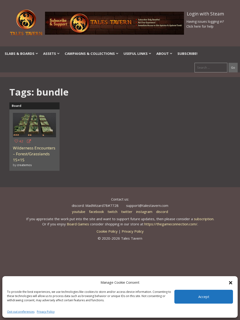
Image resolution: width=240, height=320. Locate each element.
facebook (96, 211)
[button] (230, 282)
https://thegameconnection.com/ (170, 224)
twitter (126, 211)
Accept (203, 296)
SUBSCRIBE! (187, 53)
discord (162, 211)
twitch (112, 211)
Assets (49, 53)
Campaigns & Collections (90, 53)
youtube (78, 211)
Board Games (78, 224)
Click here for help (200, 26)
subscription (204, 218)
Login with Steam (205, 14)
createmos (24, 165)
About (162, 53)
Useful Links (136, 53)
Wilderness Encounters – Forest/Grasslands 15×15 (34, 154)
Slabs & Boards (19, 53)
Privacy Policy (46, 312)
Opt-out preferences (20, 312)
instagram (144, 211)
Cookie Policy (107, 231)
